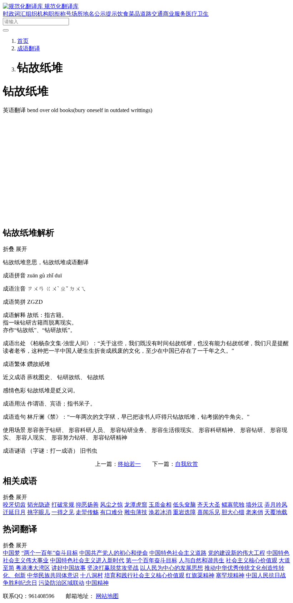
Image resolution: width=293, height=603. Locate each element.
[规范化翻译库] (23, 6)
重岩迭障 (184, 512)
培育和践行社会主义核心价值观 (144, 575)
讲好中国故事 (68, 568)
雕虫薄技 (135, 512)
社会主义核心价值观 (251, 560)
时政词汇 (14, 14)
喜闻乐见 (208, 512)
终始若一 (129, 464)
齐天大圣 (208, 505)
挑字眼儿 (38, 512)
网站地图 (107, 596)
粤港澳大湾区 (33, 568)
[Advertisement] (146, 170)
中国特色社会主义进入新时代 (87, 560)
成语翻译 (28, 48)
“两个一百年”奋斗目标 (49, 553)
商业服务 (174, 14)
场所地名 (82, 14)
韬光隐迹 (38, 505)
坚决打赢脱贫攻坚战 (113, 568)
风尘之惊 (111, 505)
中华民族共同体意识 (53, 575)
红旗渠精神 (200, 575)
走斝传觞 (87, 512)
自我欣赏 (186, 464)
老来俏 (254, 512)
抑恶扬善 (87, 505)
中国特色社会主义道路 (178, 553)
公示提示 (105, 14)
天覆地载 (275, 512)
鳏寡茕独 (233, 505)
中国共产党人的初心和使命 (113, 553)
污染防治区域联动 (61, 583)
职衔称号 (60, 14)
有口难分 (111, 512)
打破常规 (62, 505)
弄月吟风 (275, 505)
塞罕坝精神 (230, 575)
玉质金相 (160, 505)
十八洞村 (91, 575)
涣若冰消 (160, 512)
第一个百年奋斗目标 (151, 560)
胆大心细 (233, 512)
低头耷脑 (184, 505)
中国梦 (11, 553)
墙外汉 (254, 505)
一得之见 (62, 512)
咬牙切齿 (14, 505)
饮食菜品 (128, 14)
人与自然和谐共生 (201, 560)
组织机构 (37, 14)
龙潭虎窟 (135, 505)
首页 (23, 41)
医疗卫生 (197, 14)
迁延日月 (14, 512)
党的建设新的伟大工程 (236, 553)
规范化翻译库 (61, 6)
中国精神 (97, 583)
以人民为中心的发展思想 (171, 568)
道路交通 (151, 14)
